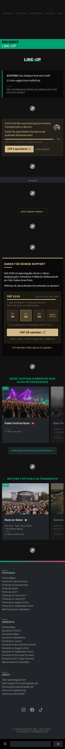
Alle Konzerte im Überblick (15, 662)
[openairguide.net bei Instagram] (24, 710)
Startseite (8, 14)
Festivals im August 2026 (15, 602)
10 (12, 315)
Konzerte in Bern (10, 634)
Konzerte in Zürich (11, 630)
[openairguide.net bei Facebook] (32, 710)
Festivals (21, 14)
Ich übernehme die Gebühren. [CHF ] (31, 325)
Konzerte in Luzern (12, 641)
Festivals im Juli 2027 (13, 599)
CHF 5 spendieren (18, 149)
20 (26, 315)
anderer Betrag (52, 315)
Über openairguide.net (14, 679)
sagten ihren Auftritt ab (28, 80)
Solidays (49, 14)
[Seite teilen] (58, 744)
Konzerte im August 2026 (15, 648)
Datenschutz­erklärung (14, 690)
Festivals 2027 (10, 592)
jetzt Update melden (31, 211)
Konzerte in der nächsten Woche (19, 644)
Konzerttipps (8, 627)
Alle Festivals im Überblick (15, 609)
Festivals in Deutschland (15, 585)
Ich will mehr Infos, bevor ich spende (31, 347)
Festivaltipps (9, 578)
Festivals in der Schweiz (15, 581)
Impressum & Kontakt (13, 693)
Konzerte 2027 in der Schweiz (18, 658)
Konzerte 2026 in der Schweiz (18, 655)
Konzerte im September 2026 (17, 651)
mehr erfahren (43, 149)
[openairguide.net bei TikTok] (41, 710)
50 (39, 315)
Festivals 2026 (10, 588)
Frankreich (36, 14)
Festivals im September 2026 (17, 606)
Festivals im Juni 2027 (14, 595)
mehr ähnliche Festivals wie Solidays (31, 450)
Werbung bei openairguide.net (18, 686)
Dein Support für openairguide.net (20, 683)
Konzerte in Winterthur (14, 637)
